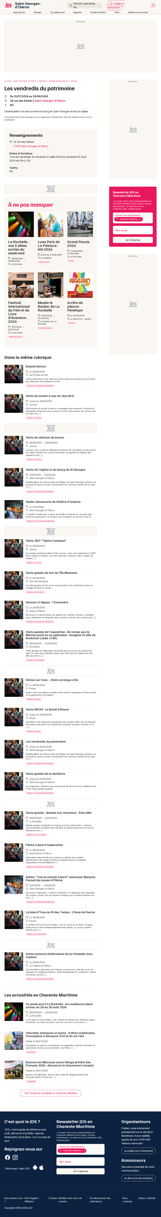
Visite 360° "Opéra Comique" (46, 540)
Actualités (31, 1052)
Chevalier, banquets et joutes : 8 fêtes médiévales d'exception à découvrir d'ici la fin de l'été (60, 1034)
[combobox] (133, 218)
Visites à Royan (34, 699)
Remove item (141, 219)
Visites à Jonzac (34, 418)
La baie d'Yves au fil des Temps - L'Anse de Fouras (60, 912)
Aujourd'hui (19, 12)
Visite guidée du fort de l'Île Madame (51, 572)
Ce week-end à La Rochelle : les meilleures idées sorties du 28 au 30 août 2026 (59, 1005)
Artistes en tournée (138, 12)
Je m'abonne (132, 240)
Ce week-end (57, 12)
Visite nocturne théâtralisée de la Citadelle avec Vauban (59, 955)
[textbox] (144, 219)
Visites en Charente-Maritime (40, 386)
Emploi (142, 1198)
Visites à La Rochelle (36, 835)
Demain (38, 12)
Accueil (7, 81)
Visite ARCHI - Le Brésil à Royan (47, 709)
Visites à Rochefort (35, 592)
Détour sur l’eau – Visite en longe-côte (52, 679)
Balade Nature (36, 366)
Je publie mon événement (138, 1150)
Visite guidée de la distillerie (45, 773)
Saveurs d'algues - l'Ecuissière (47, 602)
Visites (74, 81)
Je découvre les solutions (138, 1178)
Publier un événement (116, 5)
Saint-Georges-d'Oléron (28, 5)
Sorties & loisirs (98, 12)
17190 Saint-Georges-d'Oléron (30, 146)
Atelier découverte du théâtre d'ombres (53, 501)
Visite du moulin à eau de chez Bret (50, 395)
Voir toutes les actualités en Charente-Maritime (50, 1093)
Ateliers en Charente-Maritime (40, 521)
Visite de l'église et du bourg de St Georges (55, 469)
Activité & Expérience (58, 81)
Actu (117, 12)
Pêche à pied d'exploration (44, 844)
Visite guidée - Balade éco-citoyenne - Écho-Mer (59, 812)
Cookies (53, 1198)
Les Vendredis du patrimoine (46, 741)
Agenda (77, 12)
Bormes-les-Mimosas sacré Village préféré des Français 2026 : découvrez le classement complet (60, 1063)
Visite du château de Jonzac (45, 437)
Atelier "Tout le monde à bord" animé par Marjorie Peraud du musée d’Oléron (60, 878)
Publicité (151, 1198)
